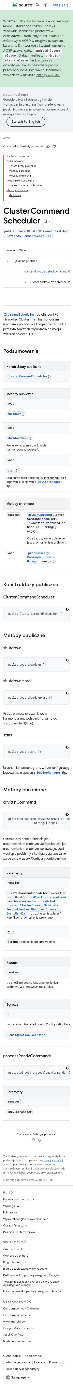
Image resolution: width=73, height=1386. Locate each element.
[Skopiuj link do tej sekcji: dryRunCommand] (40, 802)
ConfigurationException (26, 1035)
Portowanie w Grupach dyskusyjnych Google (32, 1291)
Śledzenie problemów (17, 1341)
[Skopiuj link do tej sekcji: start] (16, 735)
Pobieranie (10, 1212)
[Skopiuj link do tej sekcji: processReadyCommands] (56, 1056)
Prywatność (56, 1362)
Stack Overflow (13, 1334)
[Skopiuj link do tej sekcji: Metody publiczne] (49, 635)
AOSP (6, 138)
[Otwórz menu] (6, 5)
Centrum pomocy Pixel (17, 1315)
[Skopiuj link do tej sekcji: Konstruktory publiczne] (62, 585)
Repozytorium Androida (18, 1199)
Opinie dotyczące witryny (23, 1369)
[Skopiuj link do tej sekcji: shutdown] (25, 648)
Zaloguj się (60, 5)
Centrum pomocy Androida (21, 1308)
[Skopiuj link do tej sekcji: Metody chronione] (50, 790)
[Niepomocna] (54, 146)
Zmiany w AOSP (48, 75)
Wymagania (11, 1206)
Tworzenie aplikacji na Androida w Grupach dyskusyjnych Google (31, 1283)
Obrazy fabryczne (15, 1225)
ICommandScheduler (19, 314)
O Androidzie (12, 1356)
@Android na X (13, 1249)
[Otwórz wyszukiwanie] (37, 4)
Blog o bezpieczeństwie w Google (25, 1268)
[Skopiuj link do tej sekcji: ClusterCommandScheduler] (58, 597)
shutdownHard (18, 438)
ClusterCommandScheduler (28, 376)
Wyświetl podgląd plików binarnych (25, 1219)
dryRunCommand (39, 515)
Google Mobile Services (18, 1328)
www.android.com (15, 1321)
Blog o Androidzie (14, 1262)
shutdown (14, 414)
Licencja (39, 1362)
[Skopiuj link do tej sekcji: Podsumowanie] (43, 351)
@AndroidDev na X (15, 1255)
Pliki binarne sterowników (19, 1232)
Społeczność (33, 1356)
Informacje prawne (18, 1362)
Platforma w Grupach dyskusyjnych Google (31, 1275)
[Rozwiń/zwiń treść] (28, 156)
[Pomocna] (48, 146)
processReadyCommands (38, 555)
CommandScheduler (37, 236)
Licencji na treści (52, 1160)
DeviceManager (49, 482)
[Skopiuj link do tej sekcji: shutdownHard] (35, 681)
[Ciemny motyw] (67, 609)
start (12, 470)
